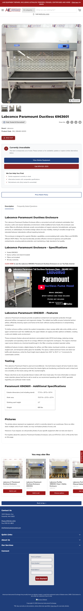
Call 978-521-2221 (41, 166)
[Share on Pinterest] (79, 122)
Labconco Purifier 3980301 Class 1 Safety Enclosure (58, 484)
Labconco (10, 128)
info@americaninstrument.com (11, 528)
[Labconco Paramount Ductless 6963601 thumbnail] (4, 108)
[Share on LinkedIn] (75, 122)
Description (9, 206)
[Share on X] (71, 122)
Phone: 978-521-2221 (9, 521)
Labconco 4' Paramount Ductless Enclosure (11, 483)
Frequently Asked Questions (27, 206)
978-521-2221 (44, 14)
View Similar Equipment (41, 160)
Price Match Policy (41, 195)
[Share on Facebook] (67, 122)
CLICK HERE (9, 264)
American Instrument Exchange (11, 486)
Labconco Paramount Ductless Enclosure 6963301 (33, 484)
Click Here (54, 606)
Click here (75, 2)
